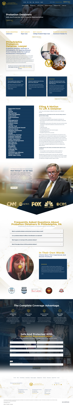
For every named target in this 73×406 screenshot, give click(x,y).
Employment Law (39, 377)
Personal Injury (27, 377)
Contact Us (66, 2)
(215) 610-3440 (16, 384)
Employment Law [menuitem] (57, 5)
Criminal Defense (22, 377)
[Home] (9, 3)
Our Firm (24, 2)
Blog (33, 2)
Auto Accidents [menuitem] (40, 5)
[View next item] (40, 281)
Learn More (14, 187)
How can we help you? (13, 352)
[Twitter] (52, 384)
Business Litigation (33, 377)
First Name (11, 340)
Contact (58, 377)
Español (41, 2)
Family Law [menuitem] (64, 5)
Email (37, 344)
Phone (11, 344)
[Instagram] (56, 384)
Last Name (38, 340)
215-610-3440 (58, 2)
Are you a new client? (13, 348)
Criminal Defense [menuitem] (25, 5)
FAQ (27, 2)
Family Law (44, 377)
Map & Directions (20, 393)
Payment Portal (54, 377)
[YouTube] (61, 384)
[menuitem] (5, 404)
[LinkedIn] (54, 384)
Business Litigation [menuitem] (48, 5)
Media (30, 2)
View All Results (36, 37)
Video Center (37, 2)
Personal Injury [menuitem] (33, 5)
